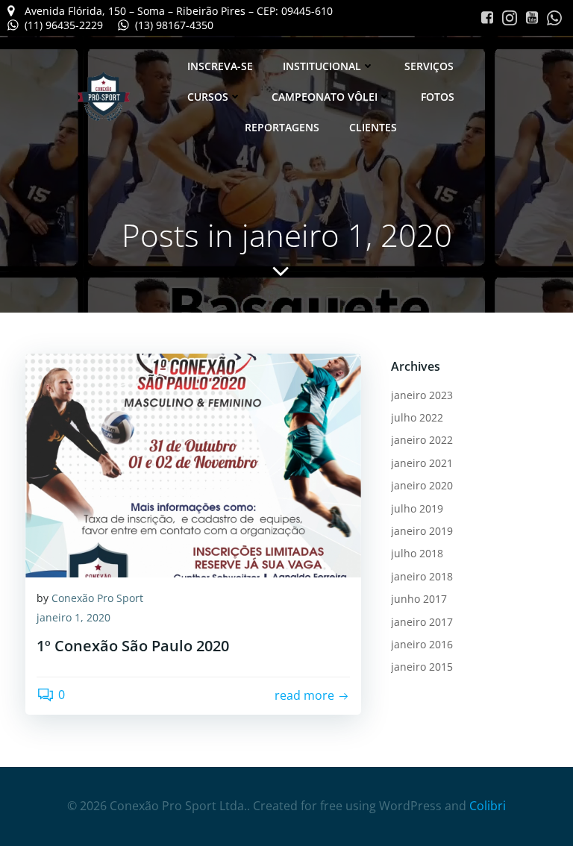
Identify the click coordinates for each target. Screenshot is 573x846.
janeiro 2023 (422, 395)
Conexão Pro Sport (97, 598)
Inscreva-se (220, 66)
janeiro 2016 (422, 644)
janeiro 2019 (422, 531)
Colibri (487, 806)
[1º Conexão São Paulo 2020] (193, 464)
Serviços (429, 66)
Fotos (437, 97)
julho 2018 (417, 553)
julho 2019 (417, 508)
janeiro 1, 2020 (73, 617)
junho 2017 (419, 599)
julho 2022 (417, 417)
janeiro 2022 (422, 440)
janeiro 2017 (422, 622)
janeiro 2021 (422, 463)
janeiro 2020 (422, 485)
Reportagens (282, 127)
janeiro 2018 (422, 576)
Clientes (373, 127)
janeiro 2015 (422, 666)
